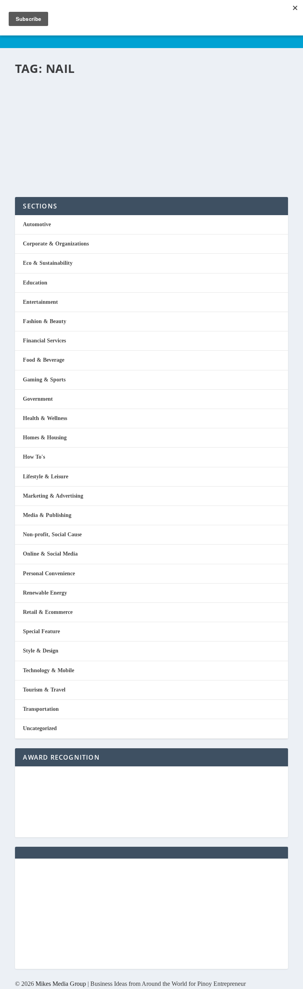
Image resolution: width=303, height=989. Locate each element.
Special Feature (41, 631)
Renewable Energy (45, 593)
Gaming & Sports (44, 380)
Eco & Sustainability (48, 263)
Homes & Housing (45, 438)
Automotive (37, 224)
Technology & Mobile (48, 670)
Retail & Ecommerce (48, 612)
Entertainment (40, 302)
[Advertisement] (151, 914)
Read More (47, 162)
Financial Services (44, 341)
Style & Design (40, 651)
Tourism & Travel (44, 690)
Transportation (41, 709)
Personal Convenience (49, 573)
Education (35, 283)
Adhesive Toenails (84, 94)
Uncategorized (40, 728)
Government (38, 399)
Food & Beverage (43, 360)
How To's (34, 457)
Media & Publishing (47, 515)
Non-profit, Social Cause (52, 534)
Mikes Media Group (61, 983)
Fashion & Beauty (115, 109)
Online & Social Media (50, 554)
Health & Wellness (45, 418)
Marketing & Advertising (53, 496)
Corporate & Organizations (56, 244)
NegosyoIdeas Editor (48, 109)
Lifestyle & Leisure (45, 477)
